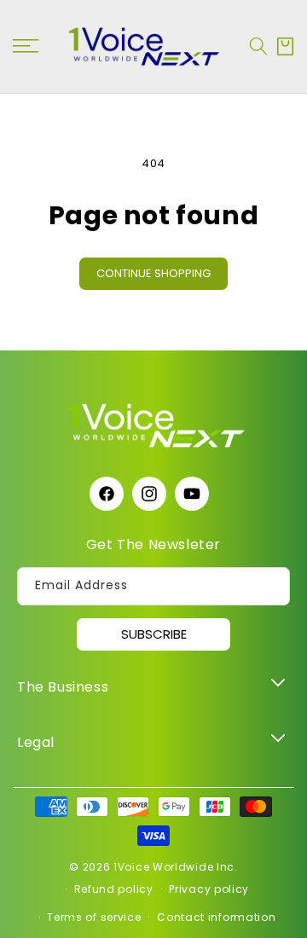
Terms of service (94, 917)
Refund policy (114, 889)
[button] (258, 46)
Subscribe (154, 634)
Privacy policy (209, 889)
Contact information (216, 917)
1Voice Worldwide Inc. (175, 867)
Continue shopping (153, 273)
